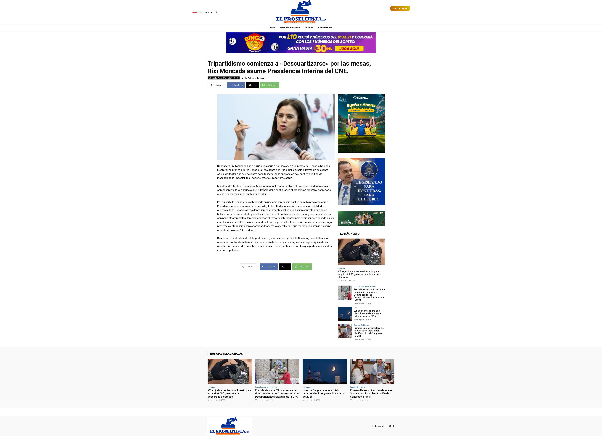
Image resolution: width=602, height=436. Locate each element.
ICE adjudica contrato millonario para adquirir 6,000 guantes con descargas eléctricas (359, 274)
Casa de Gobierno (361, 325)
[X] (390, 426)
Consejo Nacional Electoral (223, 78)
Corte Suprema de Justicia (365, 286)
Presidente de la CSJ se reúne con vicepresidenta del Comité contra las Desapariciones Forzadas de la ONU (369, 294)
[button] (211, 12)
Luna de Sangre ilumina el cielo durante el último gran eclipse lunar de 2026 (368, 313)
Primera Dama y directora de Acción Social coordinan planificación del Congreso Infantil (369, 332)
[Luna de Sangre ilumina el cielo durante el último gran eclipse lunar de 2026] (345, 314)
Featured (341, 268)
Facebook (380, 426)
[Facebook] (372, 426)
